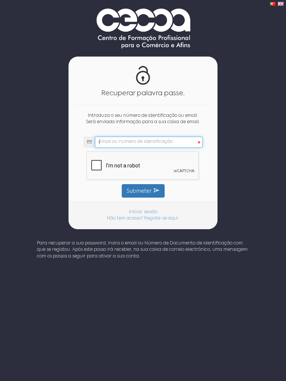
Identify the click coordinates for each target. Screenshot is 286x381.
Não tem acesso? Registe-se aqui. (143, 218)
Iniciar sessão (143, 212)
